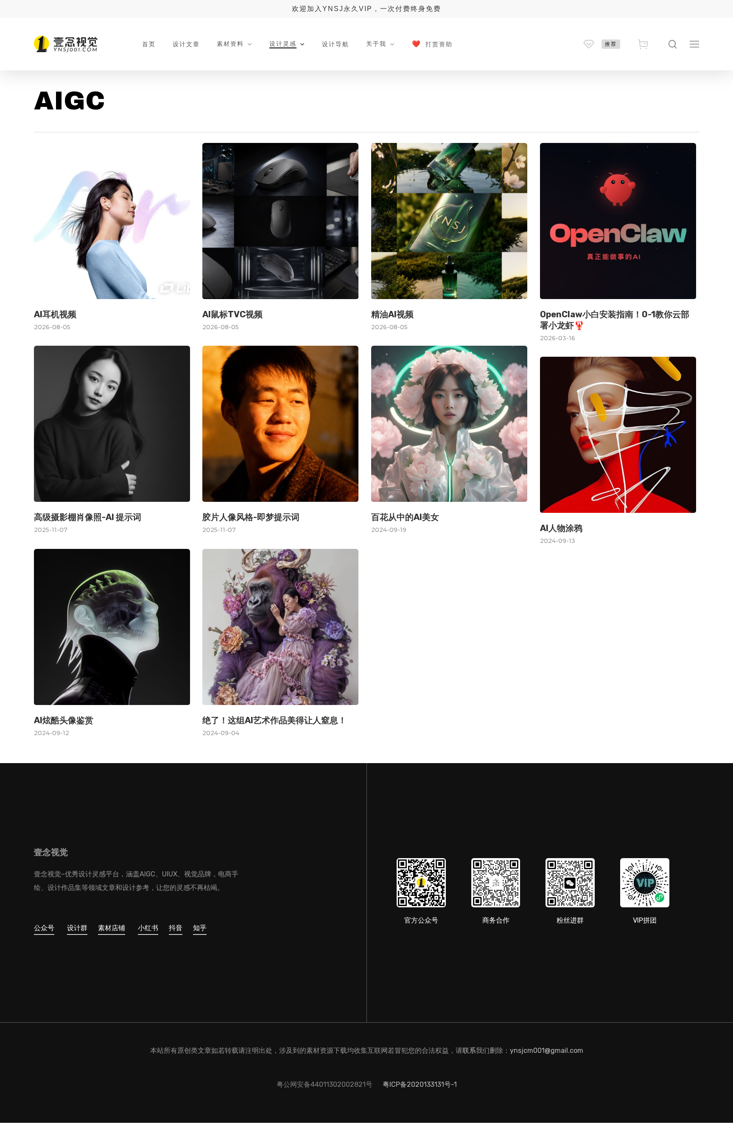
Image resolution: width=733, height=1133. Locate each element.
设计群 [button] (77, 928)
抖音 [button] (175, 928)
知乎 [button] (200, 928)
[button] (694, 44)
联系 (469, 1050)
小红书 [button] (148, 928)
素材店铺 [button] (111, 928)
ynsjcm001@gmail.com (546, 1050)
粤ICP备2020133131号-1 (420, 1084)
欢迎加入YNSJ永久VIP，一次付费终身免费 (366, 8)
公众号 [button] (44, 928)
